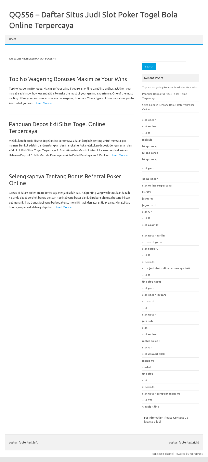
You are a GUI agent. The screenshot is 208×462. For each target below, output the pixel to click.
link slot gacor (151, 281)
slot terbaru (150, 248)
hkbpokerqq (150, 146)
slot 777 (147, 400)
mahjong (148, 360)
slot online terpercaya (157, 185)
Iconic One (158, 453)
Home (12, 39)
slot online (149, 126)
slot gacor (149, 119)
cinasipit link (150, 406)
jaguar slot (149, 205)
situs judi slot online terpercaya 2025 (166, 268)
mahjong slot (151, 340)
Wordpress (196, 453)
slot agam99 (150, 224)
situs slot (148, 261)
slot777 (147, 211)
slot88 (146, 133)
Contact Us (180, 417)
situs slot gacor (152, 242)
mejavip (147, 139)
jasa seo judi (152, 421)
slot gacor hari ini (154, 235)
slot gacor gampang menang (161, 393)
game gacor (150, 178)
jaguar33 (148, 198)
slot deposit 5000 (153, 353)
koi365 (146, 192)
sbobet (147, 367)
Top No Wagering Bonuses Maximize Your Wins (68, 79)
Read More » (44, 103)
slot (144, 327)
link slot (147, 373)
